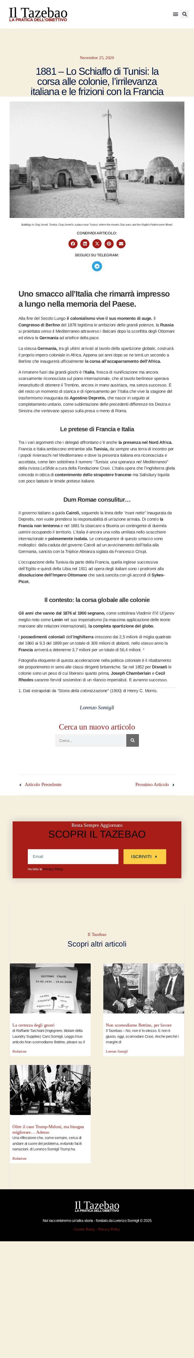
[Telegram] (97, 266)
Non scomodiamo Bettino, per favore (139, 1025)
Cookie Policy (84, 1229)
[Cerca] (132, 740)
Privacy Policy (53, 869)
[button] (176, 14)
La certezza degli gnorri (33, 1025)
